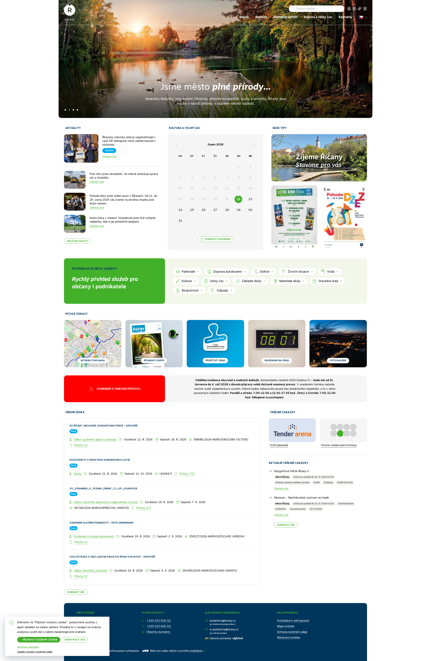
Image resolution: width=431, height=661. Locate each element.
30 (250, 210)
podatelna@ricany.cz (223, 607)
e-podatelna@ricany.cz (224, 616)
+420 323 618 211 (159, 613)
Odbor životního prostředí (90, 557)
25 (192, 210)
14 (227, 188)
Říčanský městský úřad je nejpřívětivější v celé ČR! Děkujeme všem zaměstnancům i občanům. (129, 141)
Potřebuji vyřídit (285, 17)
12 (203, 188)
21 (227, 199)
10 (180, 188)
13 (215, 188)
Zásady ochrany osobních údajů (34, 651)
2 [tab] (69, 110)
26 (203, 210)
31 (180, 220)
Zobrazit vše (76, 579)
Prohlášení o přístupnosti (293, 607)
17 (180, 199)
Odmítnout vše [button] (74, 639)
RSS (365, 9)
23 (250, 199)
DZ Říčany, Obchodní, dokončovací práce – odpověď (104, 412)
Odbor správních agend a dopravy (95, 426)
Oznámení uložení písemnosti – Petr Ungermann (101, 509)
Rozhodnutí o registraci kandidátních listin (100, 447)
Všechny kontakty (158, 619)
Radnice (261, 17)
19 (203, 199)
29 (239, 210)
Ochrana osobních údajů (292, 619)
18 (192, 199)
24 (180, 210)
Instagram (354, 9)
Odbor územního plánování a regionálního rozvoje (106, 489)
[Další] (254, 144)
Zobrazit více (109, 156)
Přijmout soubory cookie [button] (40, 639)
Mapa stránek (285, 613)
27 (215, 210)
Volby (77, 460)
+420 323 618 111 (159, 607)
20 (215, 199)
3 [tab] (73, 110)
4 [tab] (77, 110)
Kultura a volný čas (318, 17)
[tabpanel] (215, 59)
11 (192, 188)
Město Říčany (282, 464)
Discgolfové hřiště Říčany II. (292, 458)
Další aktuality (77, 241)
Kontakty (345, 17)
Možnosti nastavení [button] (28, 647)
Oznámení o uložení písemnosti (94, 523)
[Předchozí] (177, 144)
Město (244, 17)
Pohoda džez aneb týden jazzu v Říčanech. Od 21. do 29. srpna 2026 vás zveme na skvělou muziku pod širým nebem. (123, 199)
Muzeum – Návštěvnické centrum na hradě (301, 484)
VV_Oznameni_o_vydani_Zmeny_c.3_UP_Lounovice (103, 475)
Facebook (349, 9)
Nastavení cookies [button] (288, 624)
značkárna (196, 637)
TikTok (360, 9)
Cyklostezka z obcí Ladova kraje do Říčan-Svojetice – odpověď (112, 544)
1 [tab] (65, 110)
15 (238, 188)
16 (250, 188)
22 (238, 199)
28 (227, 210)
